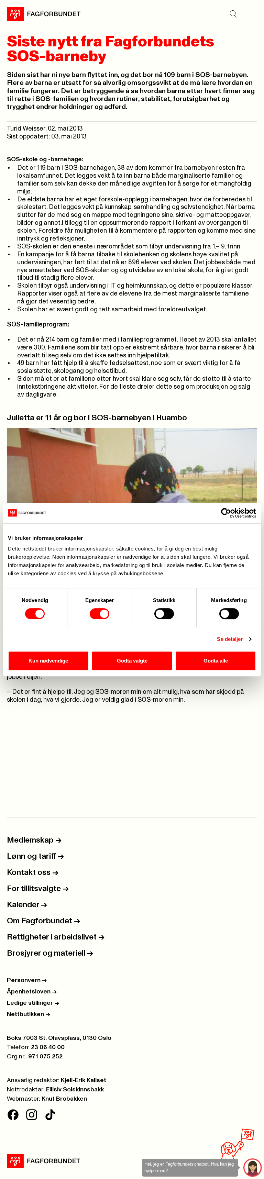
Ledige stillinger (33, 1003)
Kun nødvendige (48, 661)
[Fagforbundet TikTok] (50, 1115)
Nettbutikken (28, 1014)
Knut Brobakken (64, 1099)
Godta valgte (132, 661)
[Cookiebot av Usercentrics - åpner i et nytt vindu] (226, 513)
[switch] (99, 613)
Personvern (27, 980)
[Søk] (233, 14)
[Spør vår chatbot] (252, 1167)
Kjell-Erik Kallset (83, 1080)
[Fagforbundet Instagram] (31, 1115)
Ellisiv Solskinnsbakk (75, 1090)
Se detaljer (230, 639)
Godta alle (216, 661)
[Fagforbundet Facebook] (13, 1115)
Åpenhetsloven (32, 992)
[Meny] (250, 14)
